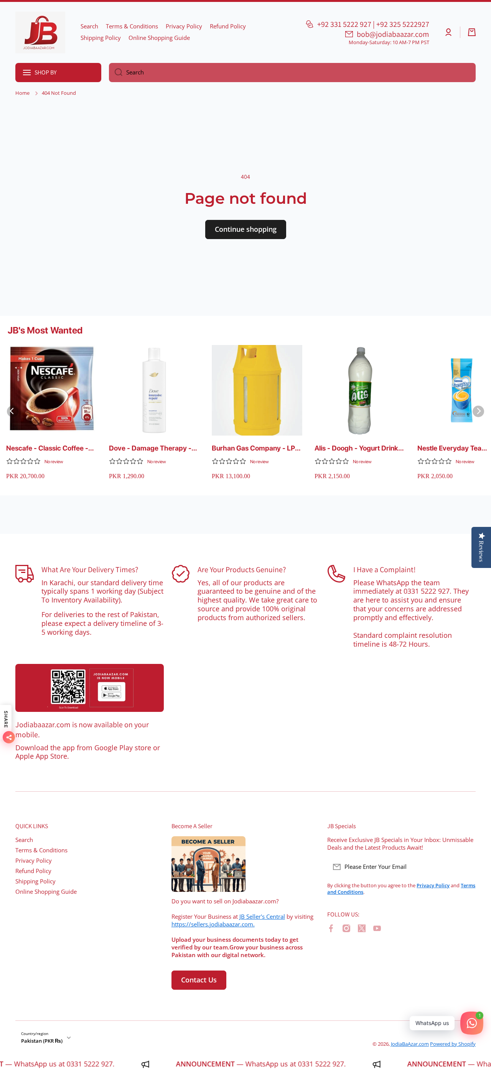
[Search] (115, 72)
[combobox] (292, 72)
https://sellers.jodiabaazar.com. (213, 924)
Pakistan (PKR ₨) (42, 1040)
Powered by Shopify (453, 1043)
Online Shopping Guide (46, 892)
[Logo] (40, 32)
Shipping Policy (35, 881)
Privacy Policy (33, 861)
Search (24, 840)
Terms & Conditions (41, 850)
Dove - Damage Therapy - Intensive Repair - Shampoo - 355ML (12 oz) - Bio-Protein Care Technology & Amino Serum (152, 448)
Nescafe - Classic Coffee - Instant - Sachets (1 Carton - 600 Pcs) (50, 448)
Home (22, 93)
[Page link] (89, 688)
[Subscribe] (466, 867)
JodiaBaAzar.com (410, 1043)
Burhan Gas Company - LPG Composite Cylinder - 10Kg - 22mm (256, 448)
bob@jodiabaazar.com (393, 34)
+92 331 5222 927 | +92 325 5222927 (373, 24)
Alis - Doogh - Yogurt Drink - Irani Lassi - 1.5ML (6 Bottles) (359, 448)
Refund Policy (33, 871)
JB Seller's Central (262, 917)
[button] (472, 32)
